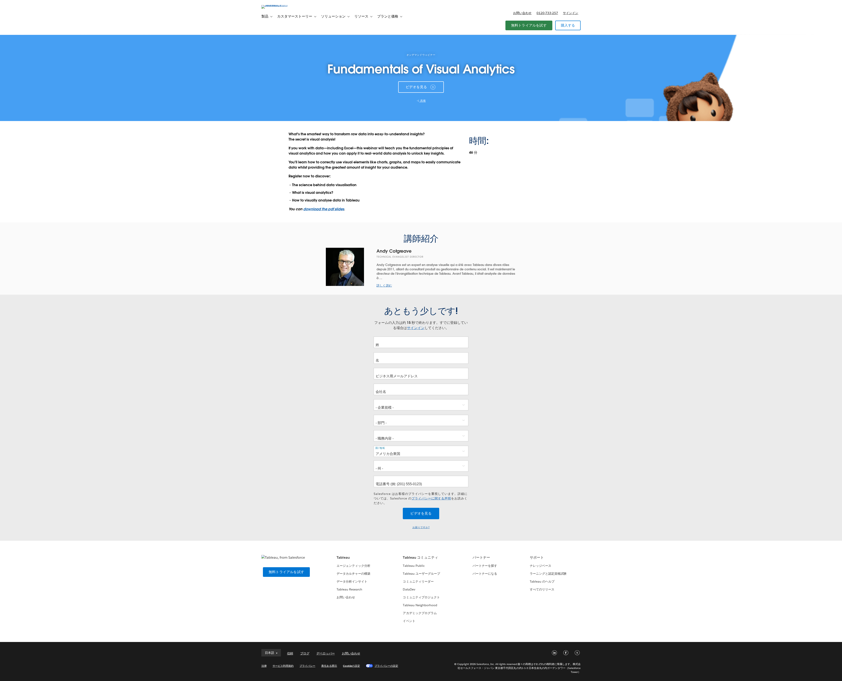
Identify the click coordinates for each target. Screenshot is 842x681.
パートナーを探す (485, 566)
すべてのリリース (542, 589)
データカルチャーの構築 (353, 574)
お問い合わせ (522, 13)
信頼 (290, 653)
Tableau (343, 557)
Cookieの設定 (351, 666)
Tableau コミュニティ (420, 557)
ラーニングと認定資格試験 (548, 574)
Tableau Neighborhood (420, 605)
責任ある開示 (329, 666)
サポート (537, 557)
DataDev (409, 589)
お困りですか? (421, 527)
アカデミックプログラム (420, 613)
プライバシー (307, 666)
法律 (264, 666)
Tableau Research (349, 589)
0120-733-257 (547, 13)
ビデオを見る (416, 87)
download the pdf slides (323, 209)
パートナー (481, 557)
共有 (422, 101)
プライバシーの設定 (386, 666)
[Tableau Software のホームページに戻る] (280, 5)
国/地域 (380, 448)
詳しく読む (384, 285)
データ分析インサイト (352, 581)
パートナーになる (485, 574)
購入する (568, 25)
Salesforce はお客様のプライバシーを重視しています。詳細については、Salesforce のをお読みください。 (420, 498)
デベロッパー (325, 653)
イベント (409, 621)
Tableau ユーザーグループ (421, 574)
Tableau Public (414, 566)
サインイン (570, 13)
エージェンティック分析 (353, 566)
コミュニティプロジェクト (421, 597)
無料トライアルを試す (529, 25)
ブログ (304, 653)
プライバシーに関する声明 (431, 498)
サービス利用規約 (283, 666)
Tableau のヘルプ (542, 581)
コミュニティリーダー (418, 581)
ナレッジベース (540, 566)
